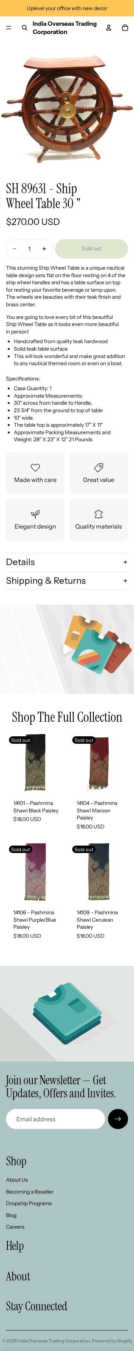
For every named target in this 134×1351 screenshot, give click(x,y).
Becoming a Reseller (30, 1191)
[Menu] (8, 27)
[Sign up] (118, 1119)
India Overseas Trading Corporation (54, 1341)
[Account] (108, 27)
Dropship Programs (29, 1203)
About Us (17, 1179)
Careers (15, 1226)
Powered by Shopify (112, 1341)
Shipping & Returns (46, 580)
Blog (11, 1215)
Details (20, 562)
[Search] (24, 27)
